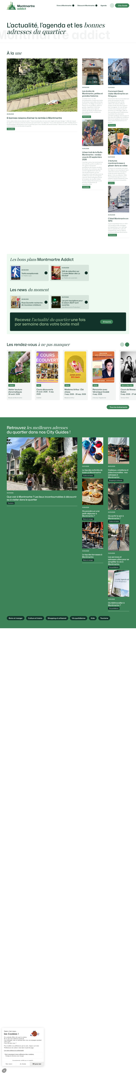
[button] (127, 344)
